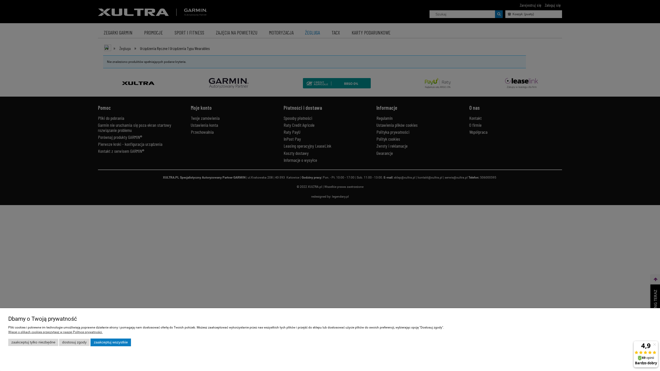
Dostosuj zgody (74, 342)
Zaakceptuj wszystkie (111, 342)
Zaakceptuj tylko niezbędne (33, 342)
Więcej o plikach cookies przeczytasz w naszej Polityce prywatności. (55, 332)
